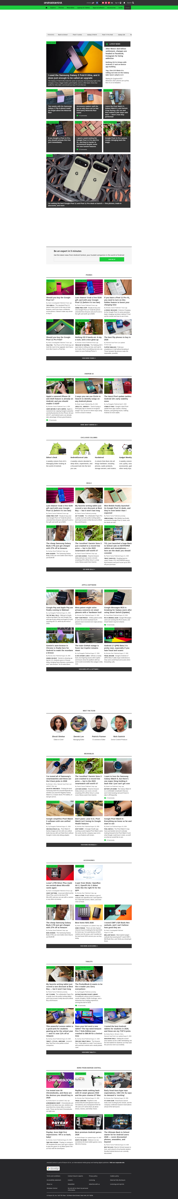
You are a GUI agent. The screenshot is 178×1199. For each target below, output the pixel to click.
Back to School (62, 35)
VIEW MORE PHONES (88, 358)
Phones (61, 8)
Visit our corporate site (117, 1162)
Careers (70, 1180)
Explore (53, 8)
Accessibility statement (54, 1180)
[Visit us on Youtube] (103, 3)
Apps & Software (98, 8)
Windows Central (52, 1188)
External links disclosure (117, 1180)
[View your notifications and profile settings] (124, 3)
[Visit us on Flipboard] (109, 3)
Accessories (111, 8)
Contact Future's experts (75, 1176)
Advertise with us (94, 1184)
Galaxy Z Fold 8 (92, 35)
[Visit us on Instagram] (106, 3)
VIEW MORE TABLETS (88, 1052)
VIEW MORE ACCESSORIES (88, 946)
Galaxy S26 (121, 35)
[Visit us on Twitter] (100, 3)
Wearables (70, 8)
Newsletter (71, 1184)
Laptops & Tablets (83, 8)
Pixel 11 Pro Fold (107, 35)
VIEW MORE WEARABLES (88, 844)
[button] (130, 3)
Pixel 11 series (77, 35)
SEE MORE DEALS (88, 569)
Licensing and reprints (117, 1184)
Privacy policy (93, 1176)
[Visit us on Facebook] (97, 3)
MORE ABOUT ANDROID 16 (89, 424)
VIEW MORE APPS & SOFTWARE (88, 669)
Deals (128, 8)
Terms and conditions (53, 1176)
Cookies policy (114, 1176)
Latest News (114, 44)
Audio (121, 8)
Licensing (92, 1180)
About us (49, 1184)
